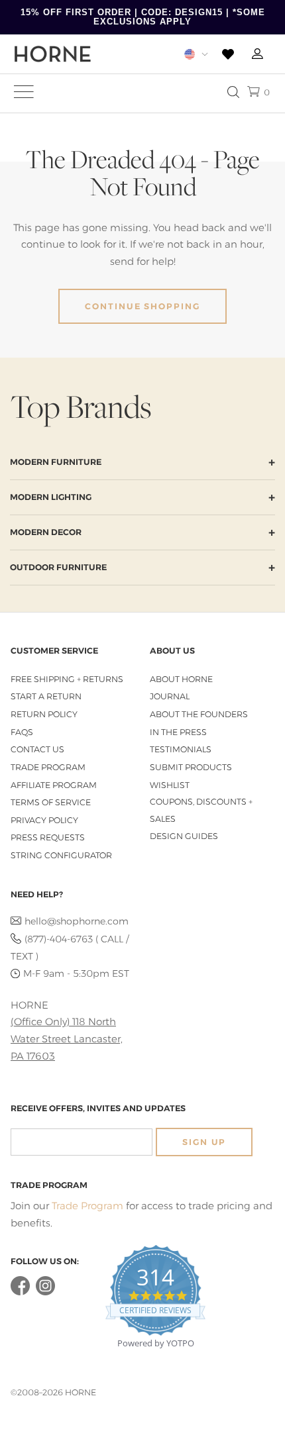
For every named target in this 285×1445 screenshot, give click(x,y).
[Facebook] (20, 1292)
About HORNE (181, 679)
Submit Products (191, 767)
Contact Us (37, 749)
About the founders (199, 714)
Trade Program (48, 767)
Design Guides (184, 836)
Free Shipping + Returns (67, 679)
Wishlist (170, 785)
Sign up (204, 1142)
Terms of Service (51, 802)
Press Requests (48, 837)
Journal (170, 696)
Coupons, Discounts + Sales (201, 810)
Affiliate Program (54, 785)
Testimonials (180, 749)
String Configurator (61, 855)
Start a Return (46, 696)
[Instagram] (45, 1292)
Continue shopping (142, 306)
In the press (178, 732)
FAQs (22, 732)
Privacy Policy (44, 820)
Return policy (44, 714)
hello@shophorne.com (77, 921)
